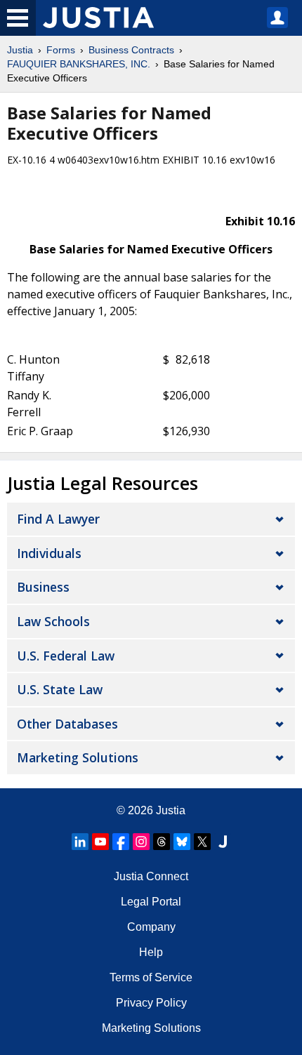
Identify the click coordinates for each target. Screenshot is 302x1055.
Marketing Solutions (77, 757)
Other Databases (67, 723)
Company (151, 927)
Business (43, 586)
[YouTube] (100, 841)
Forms (60, 49)
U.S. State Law (60, 689)
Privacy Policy (151, 1003)
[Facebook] (120, 841)
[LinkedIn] (80, 841)
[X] (202, 841)
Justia (20, 49)
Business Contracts (131, 49)
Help (151, 952)
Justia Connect (151, 876)
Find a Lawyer (58, 518)
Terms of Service (151, 977)
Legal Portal (151, 902)
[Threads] (161, 841)
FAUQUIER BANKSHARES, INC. (78, 63)
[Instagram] (141, 841)
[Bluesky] (181, 841)
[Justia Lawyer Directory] (222, 841)
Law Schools (53, 621)
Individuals (49, 553)
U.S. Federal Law (65, 655)
